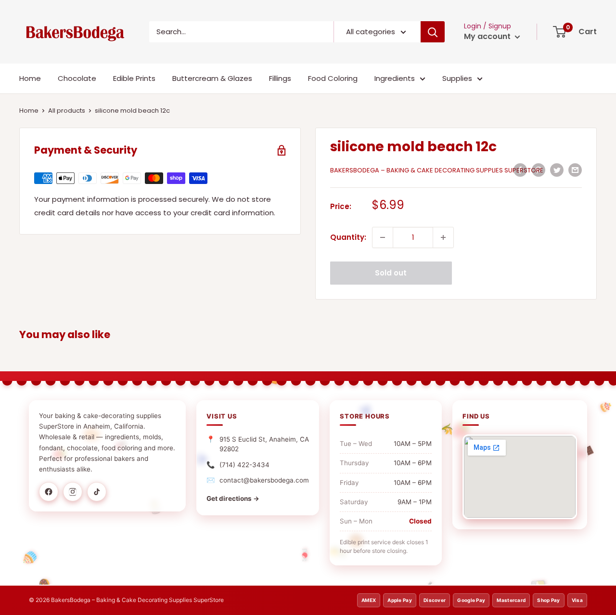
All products (66, 110)
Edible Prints (134, 78)
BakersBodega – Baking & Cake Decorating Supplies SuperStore (436, 170)
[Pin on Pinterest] (538, 170)
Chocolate (77, 78)
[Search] (433, 31)
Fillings (280, 78)
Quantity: (348, 237)
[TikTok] (96, 491)
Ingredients (394, 78)
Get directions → (232, 498)
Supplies (457, 78)
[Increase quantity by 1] (443, 237)
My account (488, 36)
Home (30, 78)
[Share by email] (575, 170)
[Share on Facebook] (520, 170)
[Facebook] (48, 491)
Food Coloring (333, 78)
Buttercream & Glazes (212, 78)
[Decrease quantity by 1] (382, 237)
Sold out (391, 273)
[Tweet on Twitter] (557, 170)
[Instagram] (72, 491)
